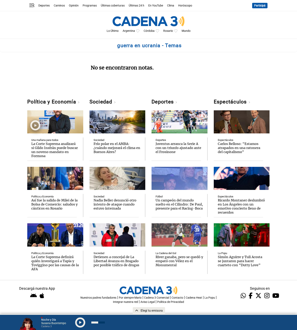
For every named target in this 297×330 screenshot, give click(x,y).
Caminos (59, 5)
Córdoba (149, 31)
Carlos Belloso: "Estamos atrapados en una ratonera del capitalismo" (239, 148)
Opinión (74, 5)
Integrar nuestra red (125, 302)
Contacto (177, 297)
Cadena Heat (194, 297)
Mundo (186, 31)
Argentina (129, 31)
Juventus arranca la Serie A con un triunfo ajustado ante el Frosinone (178, 148)
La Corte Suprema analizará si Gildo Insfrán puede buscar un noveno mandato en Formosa (54, 150)
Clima (170, 5)
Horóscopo (185, 5)
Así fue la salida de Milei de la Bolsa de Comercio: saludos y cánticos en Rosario (54, 204)
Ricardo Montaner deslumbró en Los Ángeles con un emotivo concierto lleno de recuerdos (241, 206)
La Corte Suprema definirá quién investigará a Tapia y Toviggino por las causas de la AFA (55, 263)
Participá (259, 5)
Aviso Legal (147, 302)
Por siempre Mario (130, 297)
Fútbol (159, 196)
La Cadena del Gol (166, 253)
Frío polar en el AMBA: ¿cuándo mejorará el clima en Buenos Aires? (117, 148)
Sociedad (102, 102)
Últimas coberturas (113, 5)
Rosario (168, 31)
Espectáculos (231, 102)
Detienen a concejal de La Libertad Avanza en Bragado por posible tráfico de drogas (116, 261)
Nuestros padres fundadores (98, 297)
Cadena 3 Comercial (156, 297)
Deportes (44, 5)
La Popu (222, 253)
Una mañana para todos (44, 140)
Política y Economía (52, 102)
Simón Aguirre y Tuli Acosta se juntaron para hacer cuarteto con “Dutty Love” (240, 261)
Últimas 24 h (136, 5)
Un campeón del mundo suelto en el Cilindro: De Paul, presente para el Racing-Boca (179, 204)
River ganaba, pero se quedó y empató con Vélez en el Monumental (179, 261)
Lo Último (113, 31)
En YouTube (155, 5)
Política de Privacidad (170, 302)
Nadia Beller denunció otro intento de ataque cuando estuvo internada (115, 204)
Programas (90, 5)
